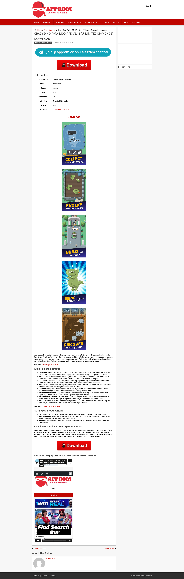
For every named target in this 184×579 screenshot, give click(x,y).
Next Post (109, 549)
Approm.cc (45, 576)
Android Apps (90, 22)
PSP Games (47, 22)
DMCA (126, 22)
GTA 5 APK (136, 22)
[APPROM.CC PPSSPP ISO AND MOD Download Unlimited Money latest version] (52, 17)
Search (148, 6)
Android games (73, 22)
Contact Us (105, 22)
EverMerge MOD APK (50, 365)
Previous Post (41, 549)
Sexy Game (60, 22)
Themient (148, 576)
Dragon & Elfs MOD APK (51, 407)
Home (36, 22)
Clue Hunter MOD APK (61, 110)
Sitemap (52, 576)
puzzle (49, 43)
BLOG (115, 22)
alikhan (57, 43)
